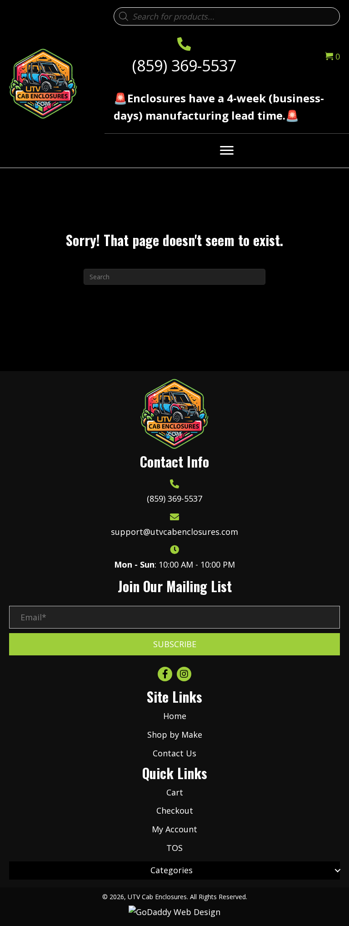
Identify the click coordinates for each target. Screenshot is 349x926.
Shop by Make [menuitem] (174, 734)
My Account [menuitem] (174, 829)
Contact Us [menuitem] (174, 753)
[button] (174, 644)
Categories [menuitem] (171, 870)
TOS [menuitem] (174, 847)
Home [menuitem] (174, 715)
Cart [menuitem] (174, 792)
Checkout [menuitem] (174, 810)
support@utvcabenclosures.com (174, 531)
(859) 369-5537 (184, 65)
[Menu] (226, 150)
